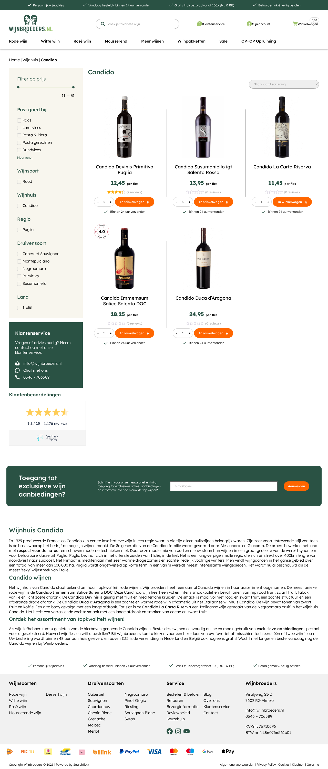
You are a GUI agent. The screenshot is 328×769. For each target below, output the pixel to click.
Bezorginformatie (182, 706)
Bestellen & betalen (184, 694)
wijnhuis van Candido (35, 587)
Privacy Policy (266, 764)
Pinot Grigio (135, 700)
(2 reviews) (134, 192)
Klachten (298, 764)
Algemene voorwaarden (237, 764)
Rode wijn (18, 694)
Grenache (96, 718)
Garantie (313, 764)
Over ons (211, 700)
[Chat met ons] (17, 370)
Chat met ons (35, 370)
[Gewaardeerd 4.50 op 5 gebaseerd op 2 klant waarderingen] (116, 192)
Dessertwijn (56, 694)
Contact (210, 712)
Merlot (93, 731)
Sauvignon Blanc (140, 712)
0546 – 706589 (258, 716)
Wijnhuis (30, 59)
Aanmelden (296, 486)
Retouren (175, 700)
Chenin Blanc (99, 712)
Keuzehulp (176, 718)
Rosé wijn (17, 706)
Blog (207, 694)
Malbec (94, 725)
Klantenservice (213, 24)
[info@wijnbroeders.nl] (17, 363)
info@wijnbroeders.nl (42, 363)
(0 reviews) (213, 192)
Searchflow (81, 764)
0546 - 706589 (36, 377)
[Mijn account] (249, 23)
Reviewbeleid (178, 712)
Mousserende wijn (25, 712)
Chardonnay (99, 706)
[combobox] (137, 24)
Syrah (130, 718)
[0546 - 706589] (17, 377)
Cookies (284, 764)
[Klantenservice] (199, 23)
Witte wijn (18, 700)
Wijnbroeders (129, 633)
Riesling (131, 706)
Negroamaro (136, 694)
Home (14, 59)
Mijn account (261, 24)
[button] (18, 41)
